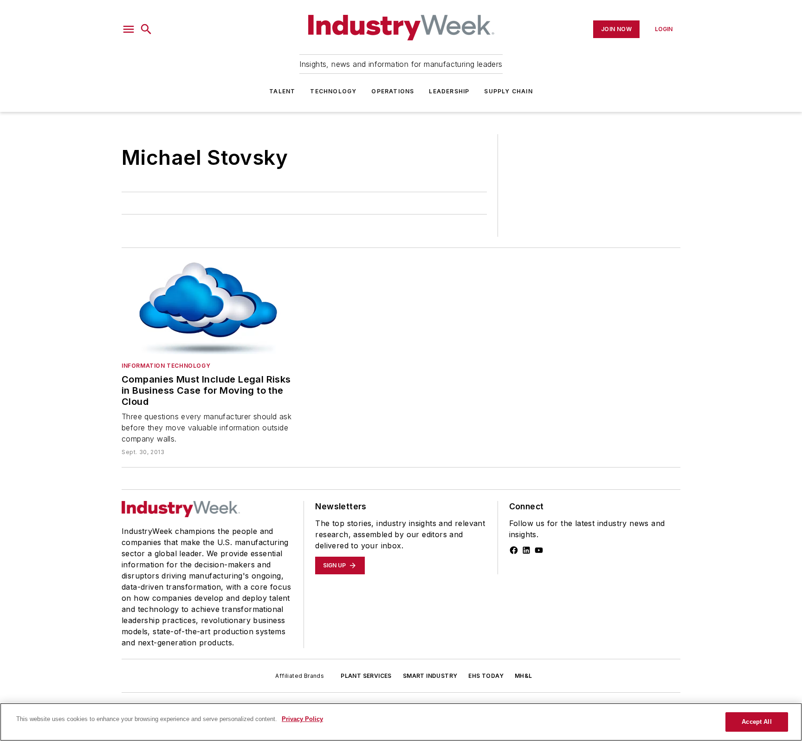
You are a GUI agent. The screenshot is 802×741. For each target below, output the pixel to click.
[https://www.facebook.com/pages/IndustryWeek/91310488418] (513, 550)
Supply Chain (508, 91)
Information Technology (166, 365)
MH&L (523, 675)
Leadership (449, 91)
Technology (333, 91)
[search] (146, 29)
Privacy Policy (302, 718)
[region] (401, 722)
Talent (282, 91)
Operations (392, 91)
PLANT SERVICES (366, 675)
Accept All (756, 721)
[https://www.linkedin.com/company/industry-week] (526, 550)
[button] (129, 29)
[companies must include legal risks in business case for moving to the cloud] (207, 306)
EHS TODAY (486, 675)
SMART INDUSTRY (430, 675)
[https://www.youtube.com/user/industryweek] (538, 550)
